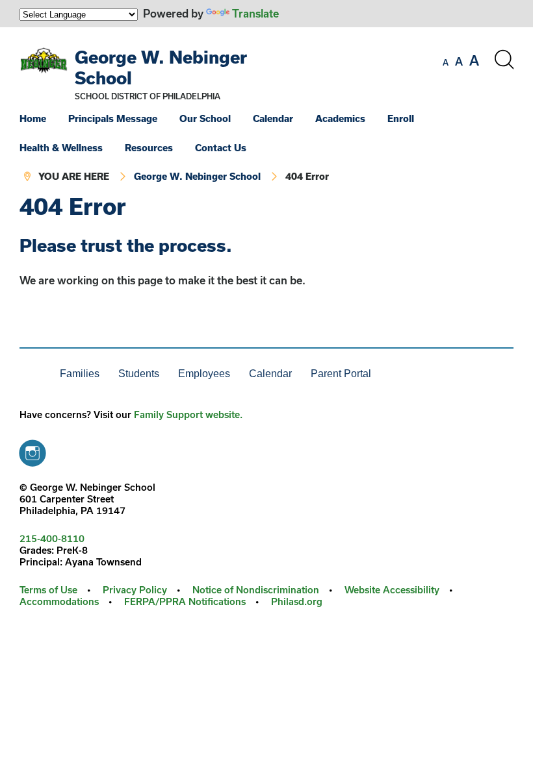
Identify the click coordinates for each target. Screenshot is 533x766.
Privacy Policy (135, 589)
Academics (340, 118)
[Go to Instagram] (33, 450)
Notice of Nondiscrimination (255, 589)
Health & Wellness (61, 147)
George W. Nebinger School (197, 176)
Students (138, 373)
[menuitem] (43, 118)
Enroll (400, 118)
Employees (204, 373)
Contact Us (220, 147)
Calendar (273, 118)
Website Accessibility (391, 589)
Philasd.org (296, 601)
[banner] (266, 110)
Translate (255, 13)
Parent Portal (341, 373)
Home (33, 118)
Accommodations (59, 601)
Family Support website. (188, 414)
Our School (205, 118)
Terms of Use (48, 589)
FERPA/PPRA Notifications (185, 601)
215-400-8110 (52, 538)
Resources (149, 147)
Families (79, 373)
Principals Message (112, 118)
